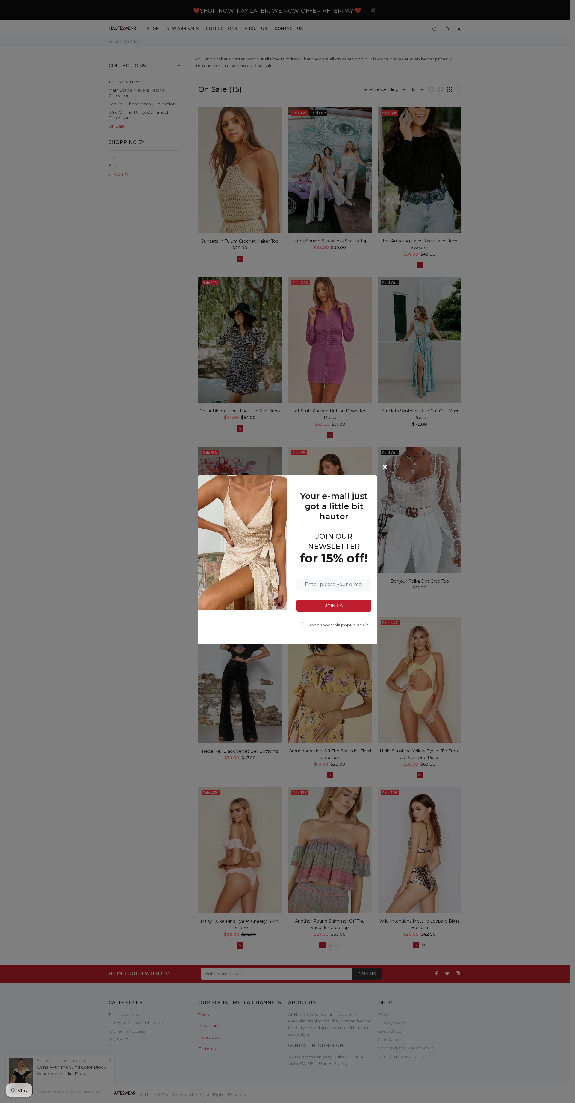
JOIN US (334, 605)
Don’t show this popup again (337, 625)
